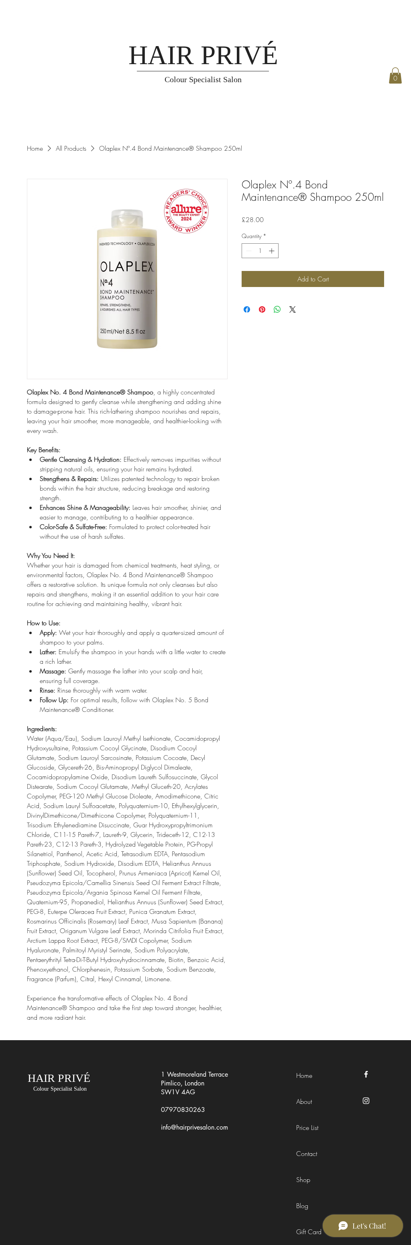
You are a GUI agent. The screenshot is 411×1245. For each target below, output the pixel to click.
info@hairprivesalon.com (194, 1127)
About (304, 1101)
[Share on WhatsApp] (277, 309)
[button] (395, 75)
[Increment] (272, 251)
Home (304, 1075)
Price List (307, 1127)
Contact (306, 1153)
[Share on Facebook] (247, 309)
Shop (303, 1179)
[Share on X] (292, 309)
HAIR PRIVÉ (203, 55)
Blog (302, 1205)
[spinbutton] (260, 251)
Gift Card (308, 1231)
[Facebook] (366, 1074)
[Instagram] (366, 1100)
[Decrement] (248, 251)
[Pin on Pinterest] (262, 309)
